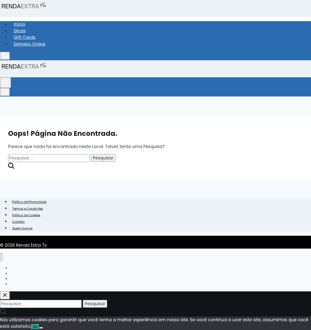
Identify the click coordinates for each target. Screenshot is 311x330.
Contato (18, 222)
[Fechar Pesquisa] (5, 295)
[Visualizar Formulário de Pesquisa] (5, 56)
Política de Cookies (26, 215)
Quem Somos (22, 228)
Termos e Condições (27, 209)
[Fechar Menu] (1, 257)
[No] (41, 328)
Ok (35, 327)
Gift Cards (24, 37)
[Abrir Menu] (5, 82)
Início (19, 24)
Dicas (20, 31)
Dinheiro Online (29, 44)
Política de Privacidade (29, 202)
